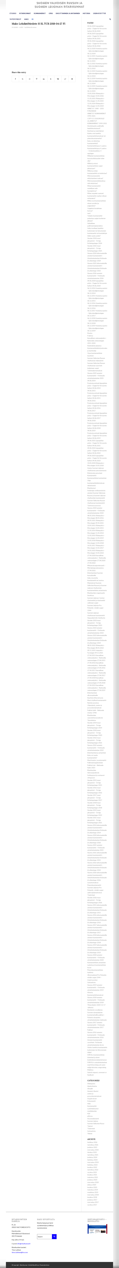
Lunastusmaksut (92, 883)
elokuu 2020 (91, 1185)
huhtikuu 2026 (92, 1142)
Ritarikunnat (91, 488)
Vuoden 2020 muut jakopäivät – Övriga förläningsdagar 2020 (94, 732)
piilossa (90, 1116)
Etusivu (89, 333)
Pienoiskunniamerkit (94, 885)
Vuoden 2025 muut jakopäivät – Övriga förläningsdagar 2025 (94, 248)
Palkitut (90, 1030)
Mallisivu (90, 1070)
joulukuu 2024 (92, 1157)
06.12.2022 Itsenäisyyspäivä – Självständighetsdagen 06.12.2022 (97, 66)
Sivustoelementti (93, 1119)
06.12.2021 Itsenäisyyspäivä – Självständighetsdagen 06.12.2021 (97, 58)
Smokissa (90, 595)
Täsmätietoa (91, 720)
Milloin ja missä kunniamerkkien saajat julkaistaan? (94, 166)
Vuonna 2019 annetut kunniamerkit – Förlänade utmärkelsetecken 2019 (96, 987)
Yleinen (89, 1133)
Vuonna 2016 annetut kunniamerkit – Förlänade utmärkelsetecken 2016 (96, 1034)
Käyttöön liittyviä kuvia (95, 698)
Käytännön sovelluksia (94, 1010)
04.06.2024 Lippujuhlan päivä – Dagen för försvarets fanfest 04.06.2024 (97, 28)
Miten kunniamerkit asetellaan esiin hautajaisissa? (94, 188)
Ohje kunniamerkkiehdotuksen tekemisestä (95, 483)
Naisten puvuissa (93, 703)
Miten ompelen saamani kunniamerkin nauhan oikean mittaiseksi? (97, 195)
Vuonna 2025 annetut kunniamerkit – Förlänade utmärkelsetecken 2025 (96, 375)
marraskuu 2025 (93, 1150)
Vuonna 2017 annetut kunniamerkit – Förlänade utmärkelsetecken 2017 (96, 1025)
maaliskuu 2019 (92, 1192)
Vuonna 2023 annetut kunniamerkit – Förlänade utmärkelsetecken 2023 (96, 630)
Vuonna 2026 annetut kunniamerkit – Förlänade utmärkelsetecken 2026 (96, 275)
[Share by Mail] (72, 79)
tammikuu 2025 (92, 1155)
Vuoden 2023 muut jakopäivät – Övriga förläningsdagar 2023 (94, 623)
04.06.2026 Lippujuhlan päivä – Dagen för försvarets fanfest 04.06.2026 (97, 43)
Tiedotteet (91, 895)
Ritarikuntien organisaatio (96, 593)
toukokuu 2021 (92, 1177)
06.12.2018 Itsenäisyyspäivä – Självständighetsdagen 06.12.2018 (97, 320)
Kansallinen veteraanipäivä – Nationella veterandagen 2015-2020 (97, 340)
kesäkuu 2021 (92, 1175)
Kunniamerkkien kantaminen (96, 478)
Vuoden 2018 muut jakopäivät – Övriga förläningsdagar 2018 (94, 805)
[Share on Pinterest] (36, 79)
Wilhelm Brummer (31, 27)
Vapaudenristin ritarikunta (96, 618)
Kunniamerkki (92, 1106)
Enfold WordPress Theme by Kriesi (38, 1265)
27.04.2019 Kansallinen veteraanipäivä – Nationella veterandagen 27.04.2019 (96, 687)
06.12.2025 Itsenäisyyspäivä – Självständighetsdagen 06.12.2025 (97, 88)
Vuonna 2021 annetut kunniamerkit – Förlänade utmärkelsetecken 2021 (96, 847)
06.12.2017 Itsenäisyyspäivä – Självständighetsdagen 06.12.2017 (97, 313)
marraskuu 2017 (93, 1202)
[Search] (109, 19)
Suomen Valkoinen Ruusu (95, 1123)
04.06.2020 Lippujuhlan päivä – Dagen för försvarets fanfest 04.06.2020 (97, 283)
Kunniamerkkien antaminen (96, 962)
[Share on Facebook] (15, 79)
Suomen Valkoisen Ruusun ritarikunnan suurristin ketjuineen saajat (96, 365)
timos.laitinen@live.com (20, 1252)
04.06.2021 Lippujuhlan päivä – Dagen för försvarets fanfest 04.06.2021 (97, 443)
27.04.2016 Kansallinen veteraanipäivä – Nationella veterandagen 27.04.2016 (96, 665)
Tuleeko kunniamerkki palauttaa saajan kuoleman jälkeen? (96, 218)
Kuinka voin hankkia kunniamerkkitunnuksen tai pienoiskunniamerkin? (96, 135)
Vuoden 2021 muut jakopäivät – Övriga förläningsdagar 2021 (94, 820)
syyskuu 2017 (92, 1205)
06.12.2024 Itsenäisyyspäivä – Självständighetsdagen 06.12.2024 (97, 81)
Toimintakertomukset (94, 371)
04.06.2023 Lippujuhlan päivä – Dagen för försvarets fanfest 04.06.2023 (97, 458)
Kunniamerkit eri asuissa (95, 580)
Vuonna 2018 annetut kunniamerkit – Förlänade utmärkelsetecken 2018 (96, 1000)
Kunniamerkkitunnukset (95, 995)
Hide (89, 1104)
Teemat (90, 1126)
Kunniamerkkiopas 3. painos (96, 146)
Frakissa (90, 336)
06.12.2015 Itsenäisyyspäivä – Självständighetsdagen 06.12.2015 (97, 298)
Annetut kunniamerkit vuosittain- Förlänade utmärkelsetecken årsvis (95, 1042)
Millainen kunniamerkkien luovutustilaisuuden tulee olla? (95, 158)
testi (88, 213)
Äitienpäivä (91, 1084)
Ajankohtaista (92, 1086)
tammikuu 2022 (92, 1170)
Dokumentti (91, 1101)
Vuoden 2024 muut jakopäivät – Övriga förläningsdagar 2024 (94, 240)
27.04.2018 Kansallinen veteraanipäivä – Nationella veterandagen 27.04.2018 (96, 680)
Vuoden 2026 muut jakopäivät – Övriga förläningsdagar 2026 (94, 900)
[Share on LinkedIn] (43, 79)
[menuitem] (13, 13)
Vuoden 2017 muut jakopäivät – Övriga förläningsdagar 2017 (94, 797)
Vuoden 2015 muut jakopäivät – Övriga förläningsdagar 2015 (94, 782)
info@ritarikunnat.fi (23, 1244)
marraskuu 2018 (93, 1195)
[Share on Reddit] (64, 79)
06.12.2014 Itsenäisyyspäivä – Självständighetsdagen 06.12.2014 (97, 290)
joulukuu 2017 (92, 1200)
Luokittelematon (93, 1109)
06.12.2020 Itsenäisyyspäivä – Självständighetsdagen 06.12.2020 (97, 51)
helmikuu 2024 (92, 1160)
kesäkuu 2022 (92, 1167)
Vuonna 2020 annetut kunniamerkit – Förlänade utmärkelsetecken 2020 (96, 957)
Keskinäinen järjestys (94, 346)
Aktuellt (90, 1089)
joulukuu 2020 (92, 1180)
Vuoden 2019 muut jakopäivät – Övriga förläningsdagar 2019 (94, 812)
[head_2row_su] (59, 5)
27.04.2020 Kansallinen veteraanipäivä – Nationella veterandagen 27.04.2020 (96, 558)
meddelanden (92, 1111)
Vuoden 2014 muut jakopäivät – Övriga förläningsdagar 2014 (94, 725)
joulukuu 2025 (92, 1147)
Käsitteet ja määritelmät (95, 131)
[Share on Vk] (57, 79)
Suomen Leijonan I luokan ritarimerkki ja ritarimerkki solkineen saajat (96, 600)
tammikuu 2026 (92, 1145)
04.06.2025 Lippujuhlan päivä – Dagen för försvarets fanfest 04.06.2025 (97, 36)
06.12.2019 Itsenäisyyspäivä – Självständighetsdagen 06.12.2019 (97, 328)
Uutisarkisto (91, 982)
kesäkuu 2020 (92, 1187)
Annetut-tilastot (92, 1091)
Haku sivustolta (92, 578)
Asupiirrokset (92, 1099)
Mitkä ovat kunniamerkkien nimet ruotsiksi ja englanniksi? (96, 203)
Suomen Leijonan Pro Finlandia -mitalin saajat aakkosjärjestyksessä (95, 890)
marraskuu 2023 (93, 1162)
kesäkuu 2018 (92, 1197)
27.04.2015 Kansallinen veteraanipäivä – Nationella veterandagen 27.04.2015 (96, 657)
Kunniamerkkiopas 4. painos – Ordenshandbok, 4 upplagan (96, 150)
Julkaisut (90, 1007)
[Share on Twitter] (22, 79)
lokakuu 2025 (92, 1152)
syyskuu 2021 (92, 1172)
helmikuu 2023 (92, 1165)
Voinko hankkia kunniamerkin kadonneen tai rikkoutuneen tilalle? (97, 1049)
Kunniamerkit (91, 475)
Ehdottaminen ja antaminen (96, 753)
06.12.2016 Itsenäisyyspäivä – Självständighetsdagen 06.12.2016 (97, 305)
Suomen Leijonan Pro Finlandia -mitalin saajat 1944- (95, 607)
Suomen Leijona (92, 1121)
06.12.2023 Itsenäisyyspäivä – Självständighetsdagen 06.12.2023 (97, 73)
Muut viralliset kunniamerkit (96, 700)
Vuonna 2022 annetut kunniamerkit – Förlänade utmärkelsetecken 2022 (96, 747)
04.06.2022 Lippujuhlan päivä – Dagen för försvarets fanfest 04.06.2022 (97, 450)
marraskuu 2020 (93, 1182)
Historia (90, 992)
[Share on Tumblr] (50, 79)
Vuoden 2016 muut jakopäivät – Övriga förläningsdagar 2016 (94, 790)
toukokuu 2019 (92, 1190)
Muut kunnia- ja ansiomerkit (96, 760)
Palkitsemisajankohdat (95, 763)
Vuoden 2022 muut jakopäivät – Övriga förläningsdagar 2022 (94, 740)
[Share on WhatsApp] (29, 79)
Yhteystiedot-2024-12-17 (96, 1005)
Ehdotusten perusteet (94, 473)
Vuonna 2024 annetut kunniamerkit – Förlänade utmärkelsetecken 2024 (96, 510)
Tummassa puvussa (94, 505)
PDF (22, 27)
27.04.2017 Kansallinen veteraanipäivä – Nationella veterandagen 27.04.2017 (96, 672)
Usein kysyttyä (92, 980)
